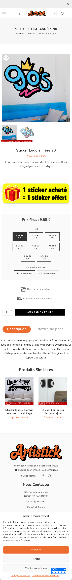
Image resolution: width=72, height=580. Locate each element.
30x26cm (20, 236)
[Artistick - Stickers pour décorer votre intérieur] (37, 13)
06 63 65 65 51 (36, 507)
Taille (36, 229)
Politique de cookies (20, 575)
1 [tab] (34, 122)
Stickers (31, 33)
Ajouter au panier (40, 312)
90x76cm (44, 257)
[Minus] (11, 314)
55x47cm (20, 246)
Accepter (36, 549)
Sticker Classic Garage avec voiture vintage (19, 411)
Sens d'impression (36, 267)
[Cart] (55, 14)
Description (17, 329)
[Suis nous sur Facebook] (43, 475)
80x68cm (28, 257)
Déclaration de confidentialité (45, 575)
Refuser (36, 558)
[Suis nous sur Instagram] (49, 475)
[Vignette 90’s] (36, 88)
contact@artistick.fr (36, 501)
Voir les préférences (36, 568)
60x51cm (36, 246)
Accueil (20, 33)
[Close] (68, 4)
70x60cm (52, 246)
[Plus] (11, 310)
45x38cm (52, 236)
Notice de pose (50, 329)
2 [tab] (39, 122)
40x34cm (36, 236)
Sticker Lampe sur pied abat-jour (53, 411)
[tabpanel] (36, 89)
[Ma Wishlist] (6, 58)
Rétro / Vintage (47, 33)
